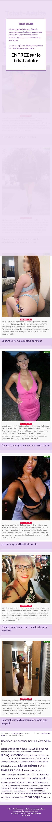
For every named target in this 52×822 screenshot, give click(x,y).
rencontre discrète (43, 786)
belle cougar (41, 748)
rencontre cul (16, 785)
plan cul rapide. (43, 771)
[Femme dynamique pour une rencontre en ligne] (26, 387)
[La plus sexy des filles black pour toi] (26, 489)
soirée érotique (18, 797)
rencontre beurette (8, 783)
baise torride (29, 749)
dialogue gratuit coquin (34, 755)
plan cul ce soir (18, 733)
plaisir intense (28, 765)
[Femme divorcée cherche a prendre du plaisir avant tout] (26, 580)
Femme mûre (28, 758)
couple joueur (20, 752)
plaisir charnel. (12, 766)
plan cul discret (29, 770)
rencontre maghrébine (16, 793)
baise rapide (17, 748)
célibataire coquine (34, 751)
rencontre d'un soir (29, 786)
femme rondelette (7, 762)
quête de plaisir (18, 778)
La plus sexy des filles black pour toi (19, 544)
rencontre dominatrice (10, 788)
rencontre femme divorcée (30, 788)
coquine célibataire (8, 752)
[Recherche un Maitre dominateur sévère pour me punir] (26, 669)
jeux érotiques (20, 762)
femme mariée (14, 758)
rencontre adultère (38, 778)
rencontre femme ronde (21, 791)
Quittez (26, 67)
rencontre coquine (28, 782)
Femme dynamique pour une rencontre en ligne (26, 445)
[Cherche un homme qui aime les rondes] (26, 285)
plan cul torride (19, 775)
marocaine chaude (33, 761)
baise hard (6, 748)
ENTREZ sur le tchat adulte (26, 57)
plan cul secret (7, 774)
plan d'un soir (33, 774)
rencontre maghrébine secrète (38, 793)
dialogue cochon (12, 755)
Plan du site (26, 815)
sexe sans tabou (7, 797)
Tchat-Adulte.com (15, 809)
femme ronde (42, 758)
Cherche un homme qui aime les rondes (22, 341)
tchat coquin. (34, 797)
